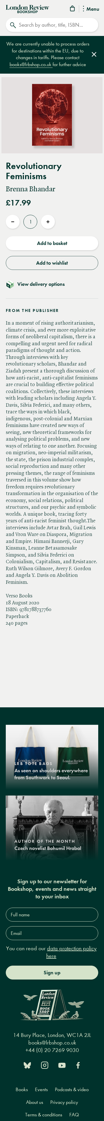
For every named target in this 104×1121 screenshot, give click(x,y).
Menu (92, 9)
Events (41, 1090)
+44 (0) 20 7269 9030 (52, 1050)
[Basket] (72, 9)
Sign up (52, 972)
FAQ (74, 1115)
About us (34, 1102)
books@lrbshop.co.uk (31, 64)
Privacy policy (64, 1102)
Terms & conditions (43, 1115)
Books (22, 1090)
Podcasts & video (72, 1090)
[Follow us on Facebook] (78, 1064)
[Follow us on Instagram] (44, 1064)
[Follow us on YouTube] (62, 1064)
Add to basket (52, 243)
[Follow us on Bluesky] (27, 1064)
